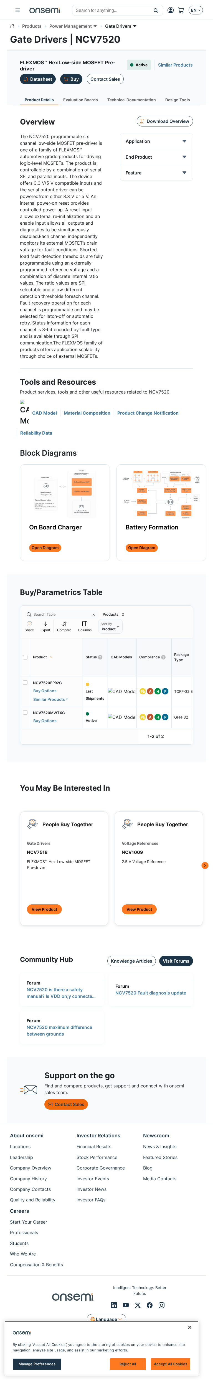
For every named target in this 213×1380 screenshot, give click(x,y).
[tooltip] (45, 626)
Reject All (128, 1364)
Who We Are (23, 1254)
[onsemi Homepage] (45, 10)
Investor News (91, 1189)
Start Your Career (28, 1222)
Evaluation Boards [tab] (80, 99)
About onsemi (27, 1135)
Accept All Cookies (170, 1364)
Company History (28, 1178)
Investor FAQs (91, 1200)
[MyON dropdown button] (172, 10)
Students (19, 1243)
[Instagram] (161, 1305)
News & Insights (159, 1146)
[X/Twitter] (138, 1305)
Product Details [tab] (39, 99)
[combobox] (110, 10)
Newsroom (156, 1135)
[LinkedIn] (114, 1305)
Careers (19, 1211)
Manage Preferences (37, 1364)
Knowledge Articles (131, 961)
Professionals (24, 1232)
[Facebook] (150, 1305)
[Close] (190, 1327)
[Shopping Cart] (183, 10)
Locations (20, 1146)
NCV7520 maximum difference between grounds (59, 1030)
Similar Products (49, 699)
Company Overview (30, 1168)
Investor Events (93, 1178)
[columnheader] (56, 657)
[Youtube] (126, 1305)
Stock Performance (97, 1157)
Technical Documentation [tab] (131, 99)
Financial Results (94, 1146)
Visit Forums (176, 961)
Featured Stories (160, 1157)
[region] (101, 1348)
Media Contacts (159, 1178)
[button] (156, 10)
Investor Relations (98, 1135)
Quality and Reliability (32, 1200)
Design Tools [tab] (177, 99)
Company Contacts (30, 1189)
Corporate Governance (101, 1168)
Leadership (21, 1157)
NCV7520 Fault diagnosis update (150, 993)
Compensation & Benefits (36, 1264)
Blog (148, 1168)
